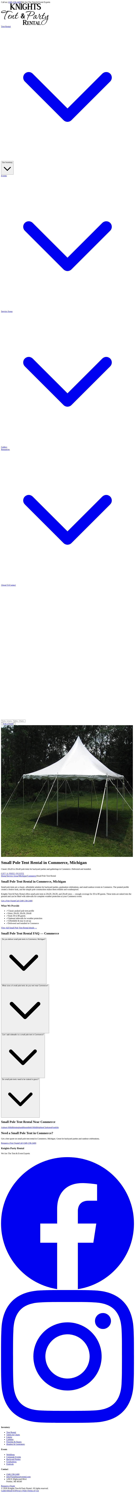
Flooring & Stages (13, 1442)
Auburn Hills (6, 1127)
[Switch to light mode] (2, 723)
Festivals (10, 1464)
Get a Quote (8, 724)
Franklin (55, 1127)
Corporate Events (13, 1457)
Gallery (4, 447)
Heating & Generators (15, 1444)
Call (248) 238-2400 (23, 901)
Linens (9, 1437)
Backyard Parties (13, 1459)
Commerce (31, 876)
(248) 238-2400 (14, 2)
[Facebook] (67, 1289)
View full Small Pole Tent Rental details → (19, 928)
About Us (5, 585)
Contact (12, 585)
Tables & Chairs (13, 1435)
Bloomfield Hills (29, 1127)
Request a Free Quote (10, 1143)
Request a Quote (8, 1486)
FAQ (13, 1491)
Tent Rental (11, 1432)
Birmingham (17, 1127)
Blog (9, 1491)
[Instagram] (67, 1422)
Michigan (23, 876)
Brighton (40, 1127)
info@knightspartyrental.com (18, 1477)
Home (3, 876)
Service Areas (12, 876)
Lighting (9, 1439)
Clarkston (48, 1127)
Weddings (10, 1454)
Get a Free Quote (12, 873)
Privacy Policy (22, 1491)
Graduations (11, 1462)
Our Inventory (7, 162)
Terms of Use (33, 1491)
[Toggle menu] (14, 723)
